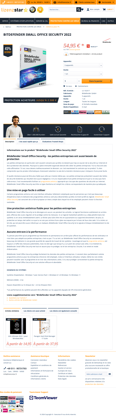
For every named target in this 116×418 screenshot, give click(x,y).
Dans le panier (95, 81)
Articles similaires (12, 311)
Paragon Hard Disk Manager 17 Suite (44, 337)
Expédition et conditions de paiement (41, 366)
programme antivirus (49, 181)
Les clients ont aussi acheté (34, 311)
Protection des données (67, 376)
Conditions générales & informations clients (39, 377)
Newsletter (62, 363)
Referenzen (62, 365)
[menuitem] (65, 9)
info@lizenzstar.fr (64, 2)
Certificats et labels (65, 373)
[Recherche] (78, 9)
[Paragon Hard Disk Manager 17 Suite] (44, 326)
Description (9, 142)
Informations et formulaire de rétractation (42, 372)
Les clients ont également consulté (63, 311)
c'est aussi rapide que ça (28, 142)
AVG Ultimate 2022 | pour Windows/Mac (18, 337)
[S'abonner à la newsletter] (109, 374)
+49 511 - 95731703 (16, 368)
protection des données (94, 384)
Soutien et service (64, 368)
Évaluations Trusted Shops (52, 142)
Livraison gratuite (74, 49)
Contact (33, 363)
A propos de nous (64, 371)
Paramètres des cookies (67, 360)
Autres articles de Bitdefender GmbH (22, 300)
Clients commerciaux (86, 2)
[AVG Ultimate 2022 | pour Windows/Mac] (18, 326)
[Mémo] (82, 9)
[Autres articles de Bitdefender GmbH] (107, 41)
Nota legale (62, 379)
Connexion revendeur (39, 360)
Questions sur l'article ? (17, 298)
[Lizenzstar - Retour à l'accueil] (14, 10)
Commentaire (82, 86)
